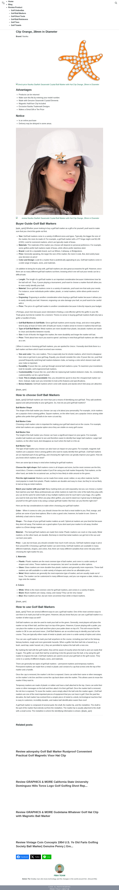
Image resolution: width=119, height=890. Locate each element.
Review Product (15, 7)
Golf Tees (15, 22)
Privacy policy (55, 889)
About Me (65, 889)
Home (10, 1)
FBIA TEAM (59, 875)
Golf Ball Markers (18, 13)
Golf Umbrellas (17, 10)
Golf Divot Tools (18, 16)
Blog (10, 4)
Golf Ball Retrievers (19, 19)
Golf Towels (16, 25)
